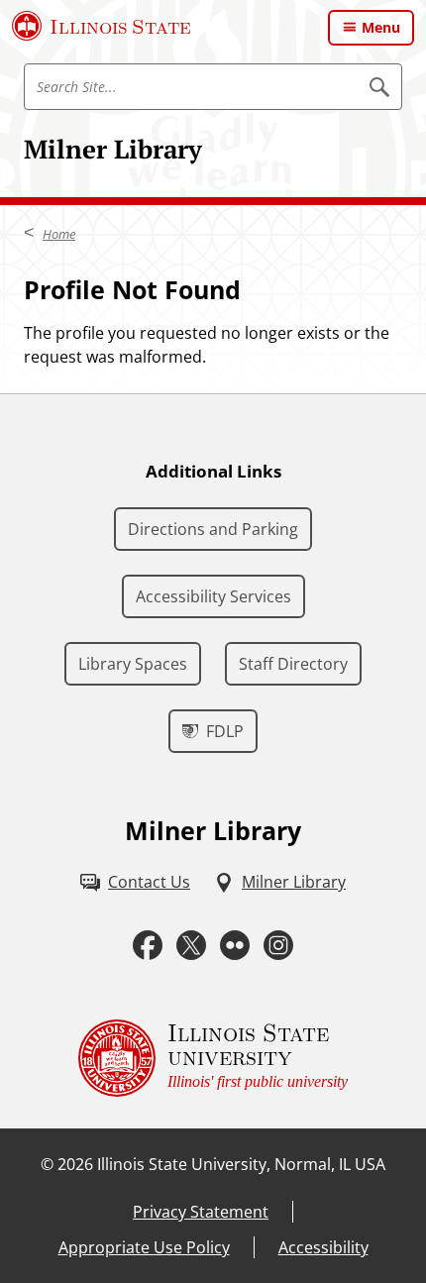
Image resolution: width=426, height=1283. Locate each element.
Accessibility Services (213, 596)
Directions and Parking (213, 529)
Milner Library (113, 148)
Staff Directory (293, 664)
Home (59, 234)
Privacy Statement (200, 1212)
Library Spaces (132, 664)
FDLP (225, 731)
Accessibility (323, 1247)
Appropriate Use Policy (144, 1247)
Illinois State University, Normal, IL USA (241, 1164)
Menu (381, 27)
